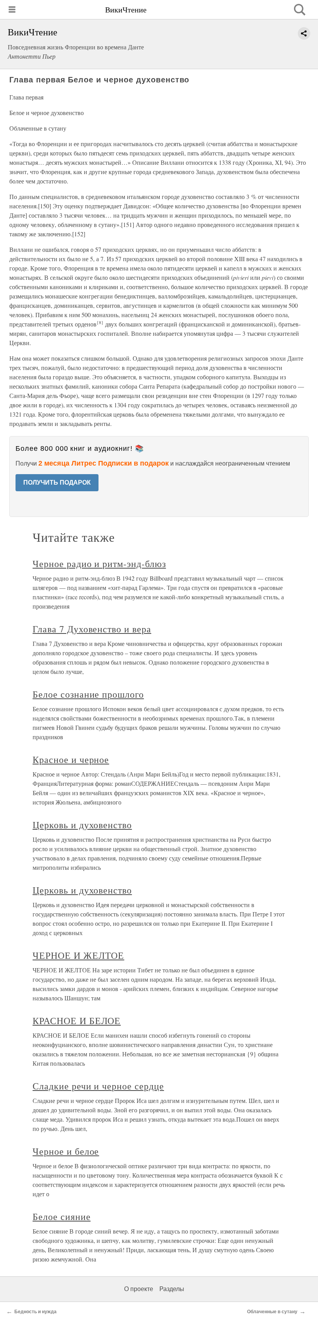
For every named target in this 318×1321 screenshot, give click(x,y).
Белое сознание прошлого (88, 694)
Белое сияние (62, 1216)
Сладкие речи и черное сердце (98, 1086)
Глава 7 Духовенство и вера (92, 629)
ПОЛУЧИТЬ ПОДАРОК (57, 482)
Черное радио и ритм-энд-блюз (99, 563)
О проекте (138, 1289)
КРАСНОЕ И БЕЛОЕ (77, 1020)
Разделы (171, 1289)
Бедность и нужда (35, 1311)
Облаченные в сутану (272, 1311)
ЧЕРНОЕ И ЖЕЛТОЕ (78, 955)
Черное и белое (66, 1151)
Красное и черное (71, 759)
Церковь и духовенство (82, 824)
